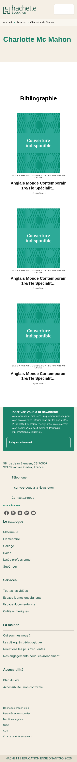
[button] (64, 50)
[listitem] (6, 513)
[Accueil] (19, 9)
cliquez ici (35, 431)
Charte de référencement (17, 736)
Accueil (7, 22)
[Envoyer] (66, 442)
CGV (5, 730)
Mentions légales (13, 719)
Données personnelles (16, 707)
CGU (6, 724)
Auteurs (21, 22)
